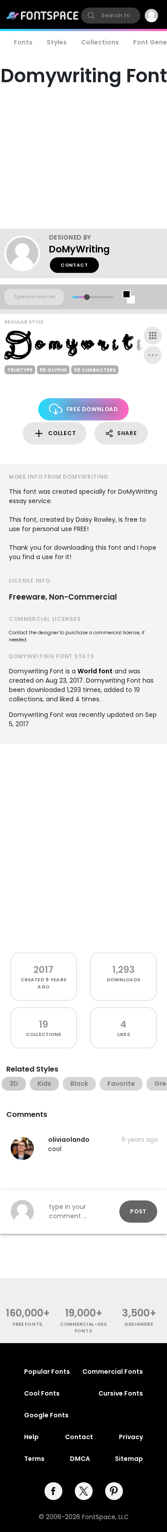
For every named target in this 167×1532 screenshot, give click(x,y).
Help (31, 1436)
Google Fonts (46, 1415)
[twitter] (84, 1491)
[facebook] (53, 1491)
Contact (74, 265)
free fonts (28, 1324)
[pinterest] (114, 1491)
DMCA (80, 1458)
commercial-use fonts (83, 1327)
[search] (110, 16)
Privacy (131, 1436)
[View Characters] (153, 335)
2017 (43, 969)
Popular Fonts (47, 1371)
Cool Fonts (42, 1393)
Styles (57, 42)
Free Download (92, 409)
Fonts (23, 42)
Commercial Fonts (112, 1371)
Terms (34, 1458)
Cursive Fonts (120, 1393)
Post (138, 1211)
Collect (62, 433)
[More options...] (153, 355)
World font (95, 671)
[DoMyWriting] (26, 253)
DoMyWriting (79, 249)
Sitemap (129, 1458)
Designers (139, 1324)
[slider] (87, 297)
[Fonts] (42, 15)
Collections (100, 42)
